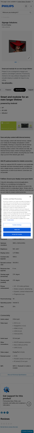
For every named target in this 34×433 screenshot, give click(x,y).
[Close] (30, 197)
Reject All (17, 229)
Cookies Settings (17, 224)
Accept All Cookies (17, 234)
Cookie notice (10, 220)
